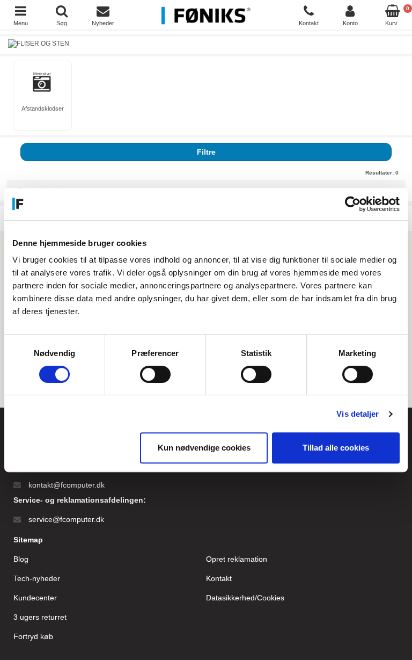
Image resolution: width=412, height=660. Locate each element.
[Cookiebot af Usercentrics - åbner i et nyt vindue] (353, 204)
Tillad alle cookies (336, 447)
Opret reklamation (236, 559)
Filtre (206, 152)
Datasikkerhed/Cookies (245, 597)
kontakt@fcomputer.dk (66, 485)
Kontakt (219, 578)
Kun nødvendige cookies (204, 447)
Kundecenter (35, 597)
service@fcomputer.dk (66, 519)
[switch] (155, 374)
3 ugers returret (40, 617)
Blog (20, 559)
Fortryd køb (33, 636)
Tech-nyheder (36, 578)
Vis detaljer (357, 413)
